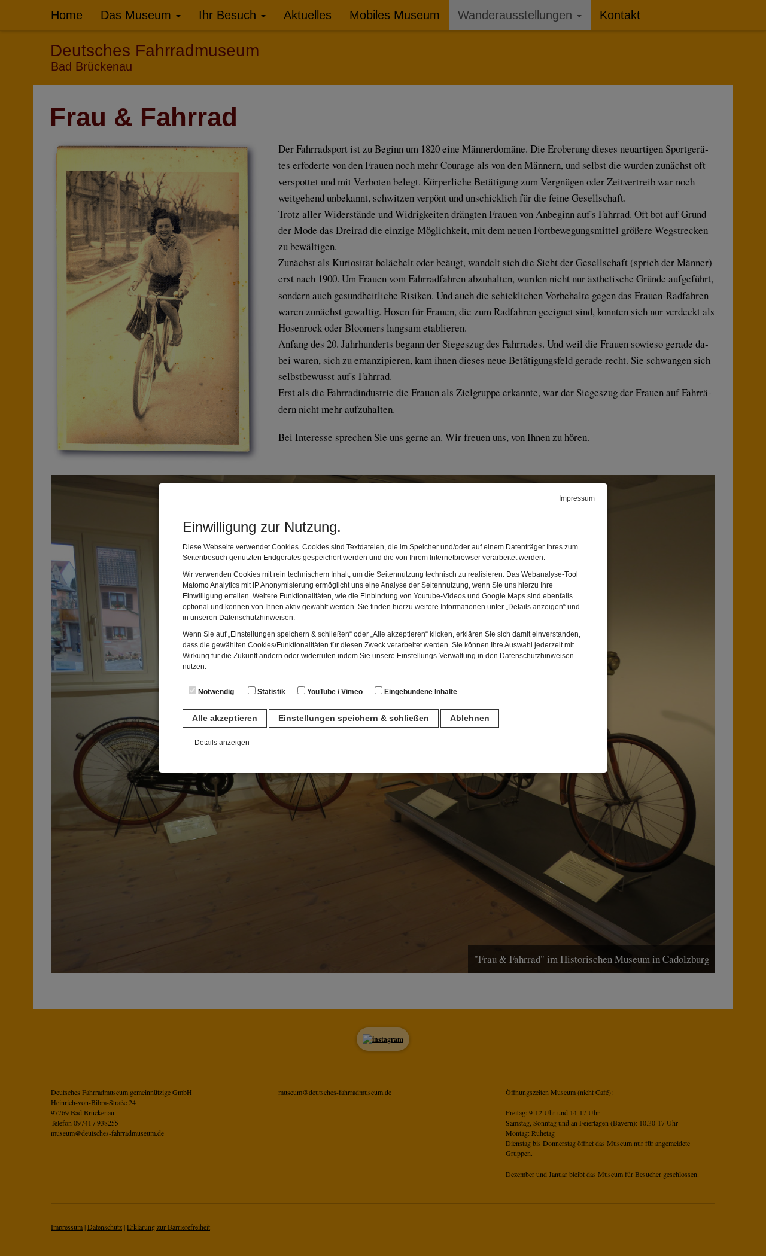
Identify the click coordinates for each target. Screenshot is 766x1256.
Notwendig (215, 692)
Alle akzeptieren (224, 718)
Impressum (577, 498)
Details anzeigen (222, 742)
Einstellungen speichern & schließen (353, 718)
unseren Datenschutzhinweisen (241, 617)
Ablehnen (470, 718)
